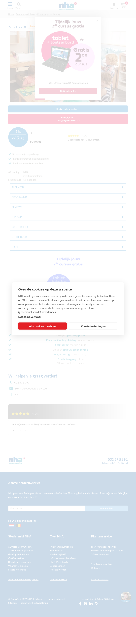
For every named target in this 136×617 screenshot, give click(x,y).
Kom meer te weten (29, 316)
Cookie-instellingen (93, 326)
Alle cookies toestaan (42, 326)
